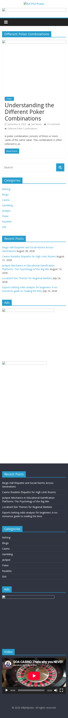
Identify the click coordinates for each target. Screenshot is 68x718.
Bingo (5, 194)
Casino (6, 200)
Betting (6, 189)
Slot (4, 227)
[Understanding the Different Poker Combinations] (34, 42)
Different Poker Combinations (22, 128)
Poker (9, 98)
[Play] (6, 690)
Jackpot (6, 210)
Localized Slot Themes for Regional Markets (27, 278)
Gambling (7, 205)
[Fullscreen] (61, 690)
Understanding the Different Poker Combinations (29, 111)
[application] (34, 676)
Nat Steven (36, 124)
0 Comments (53, 124)
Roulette (7, 221)
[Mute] (56, 690)
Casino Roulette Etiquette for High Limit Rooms (29, 256)
